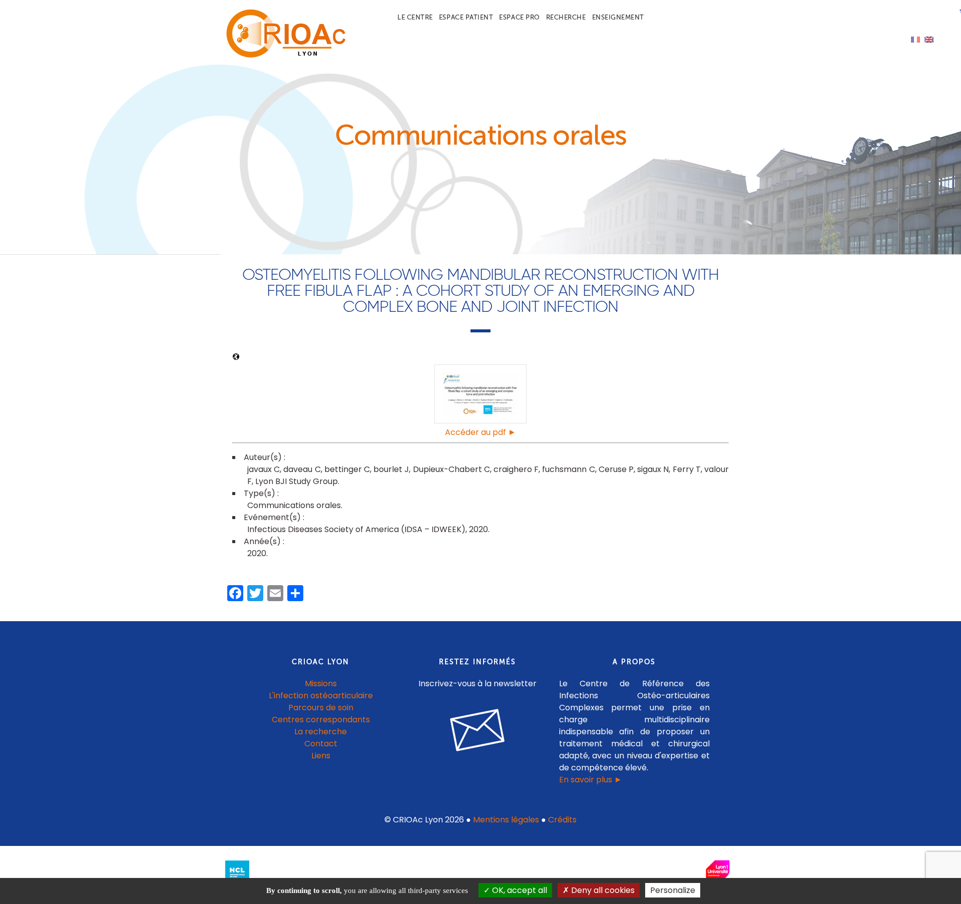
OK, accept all (518, 890)
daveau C (301, 469)
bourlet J (391, 469)
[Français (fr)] (915, 39)
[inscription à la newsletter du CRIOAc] (477, 759)
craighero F (516, 469)
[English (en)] (928, 39)
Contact (320, 743)
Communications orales (294, 505)
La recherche (320, 731)
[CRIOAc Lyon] (283, 56)
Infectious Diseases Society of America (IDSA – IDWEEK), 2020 (367, 529)
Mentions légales (506, 819)
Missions (321, 683)
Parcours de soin (320, 707)
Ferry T (687, 469)
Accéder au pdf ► (480, 432)
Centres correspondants (321, 719)
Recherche (566, 17)
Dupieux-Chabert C (451, 469)
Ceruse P (616, 469)
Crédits (562, 819)
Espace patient (466, 17)
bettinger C (347, 469)
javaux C (263, 469)
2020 (256, 553)
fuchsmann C (568, 469)
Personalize (672, 890)
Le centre (415, 17)
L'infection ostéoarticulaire (321, 695)
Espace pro (519, 17)
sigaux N (653, 469)
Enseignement (618, 17)
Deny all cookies (602, 890)
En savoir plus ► (590, 779)
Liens (320, 755)
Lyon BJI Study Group (296, 481)
